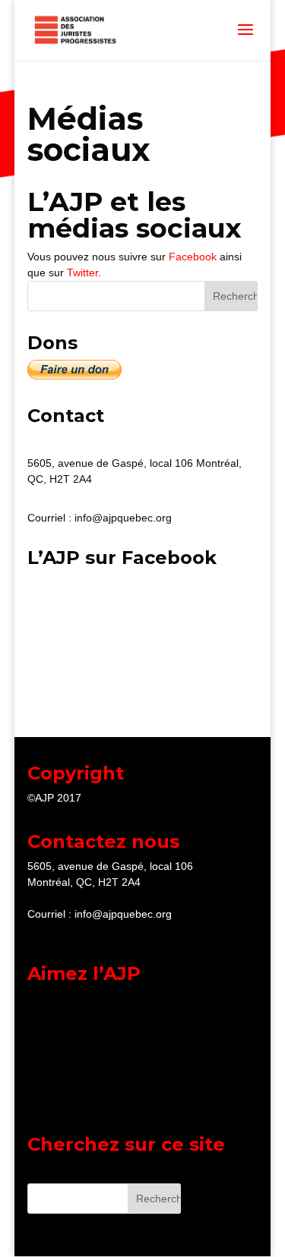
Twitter (82, 272)
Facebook (193, 256)
